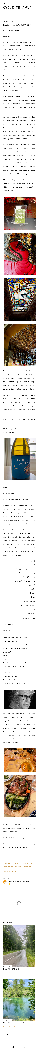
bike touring (18, 863)
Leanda (11, 881)
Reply (11, 887)
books (24, 863)
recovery (14, 868)
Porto (4, 868)
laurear (5, 866)
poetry (26, 866)
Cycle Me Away (17, 8)
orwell (22, 866)
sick (19, 868)
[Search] (34, 3)
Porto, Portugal (13, 871)
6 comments (11, 972)
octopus (17, 866)
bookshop (29, 863)
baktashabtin (11, 863)
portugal (9, 868)
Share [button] (4, 860)
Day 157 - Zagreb (11, 969)
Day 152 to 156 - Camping (15, 1022)
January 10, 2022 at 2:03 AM (23, 881)
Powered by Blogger (20, 1047)
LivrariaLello (11, 866)
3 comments (11, 1026)
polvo (30, 866)
